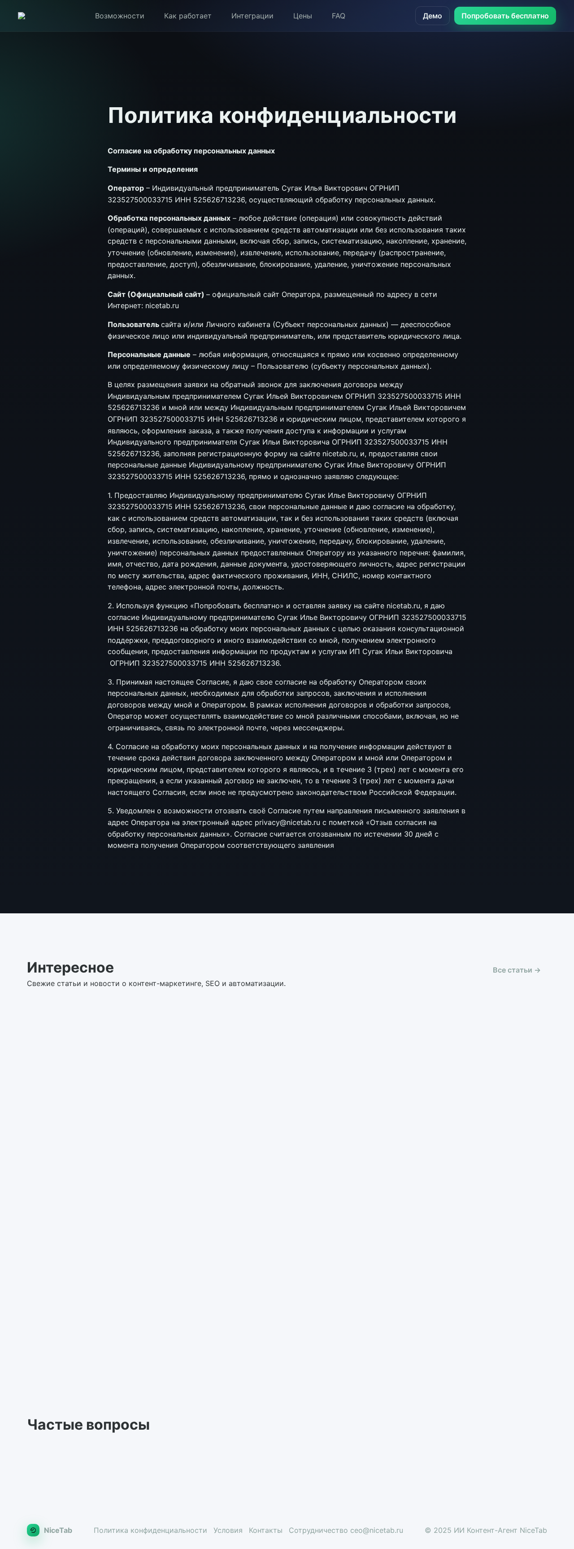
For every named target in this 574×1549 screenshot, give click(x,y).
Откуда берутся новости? (87, 1456)
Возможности (119, 15)
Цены (302, 15)
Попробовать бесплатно (505, 15)
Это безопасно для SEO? (438, 1456)
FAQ (338, 15)
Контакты (266, 1530)
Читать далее (110, 1221)
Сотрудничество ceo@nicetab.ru (346, 1530)
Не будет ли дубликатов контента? (280, 1456)
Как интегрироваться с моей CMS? (103, 1487)
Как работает (188, 15)
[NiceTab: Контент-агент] (21, 15)
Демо (432, 15)
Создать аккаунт (501, 1330)
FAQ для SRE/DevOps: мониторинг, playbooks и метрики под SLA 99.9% (267, 1120)
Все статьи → (517, 969)
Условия (228, 1530)
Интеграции (252, 15)
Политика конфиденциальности (150, 1530)
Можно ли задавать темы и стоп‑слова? (289, 1487)
